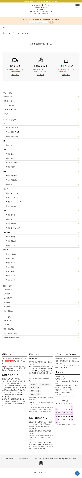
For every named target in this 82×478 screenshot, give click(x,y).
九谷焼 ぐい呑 (10, 215)
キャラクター (27, 19)
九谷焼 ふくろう (11, 280)
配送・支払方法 (9, 329)
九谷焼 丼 (9, 184)
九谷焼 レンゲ (10, 245)
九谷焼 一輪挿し (11, 254)
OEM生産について (70, 458)
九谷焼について (9, 320)
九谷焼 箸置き (10, 237)
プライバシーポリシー (68, 365)
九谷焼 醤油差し (11, 241)
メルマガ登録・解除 (10, 333)
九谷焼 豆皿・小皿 (12, 127)
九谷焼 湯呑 (10, 154)
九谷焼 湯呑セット (12, 158)
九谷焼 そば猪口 (11, 206)
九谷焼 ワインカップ (13, 228)
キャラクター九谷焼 (10, 109)
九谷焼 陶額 (10, 267)
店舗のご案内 (59, 376)
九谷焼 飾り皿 (10, 263)
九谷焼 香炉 (10, 271)
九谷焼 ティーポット (13, 162)
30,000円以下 (8, 307)
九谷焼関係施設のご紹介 (12, 337)
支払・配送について (12, 458)
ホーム (5, 27)
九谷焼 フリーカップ (13, 197)
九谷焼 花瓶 (10, 258)
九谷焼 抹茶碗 (10, 167)
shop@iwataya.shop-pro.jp (64, 397)
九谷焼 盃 (9, 219)
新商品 (6, 114)
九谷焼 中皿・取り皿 (13, 132)
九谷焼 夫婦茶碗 (11, 180)
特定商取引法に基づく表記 (29, 458)
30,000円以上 (8, 311)
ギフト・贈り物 (9, 105)
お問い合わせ (55, 19)
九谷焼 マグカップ (12, 193)
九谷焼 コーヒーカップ (13, 202)
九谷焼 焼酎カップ (12, 223)
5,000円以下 (8, 294)
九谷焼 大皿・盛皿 (12, 136)
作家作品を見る (9, 96)
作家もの (46, 19)
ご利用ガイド (8, 325)
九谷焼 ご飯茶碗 (11, 176)
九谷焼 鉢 (9, 145)
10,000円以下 (8, 302)
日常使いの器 (37, 19)
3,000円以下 (8, 289)
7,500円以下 (8, 298)
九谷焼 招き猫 (10, 276)
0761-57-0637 (69, 390)
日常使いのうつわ (9, 101)
